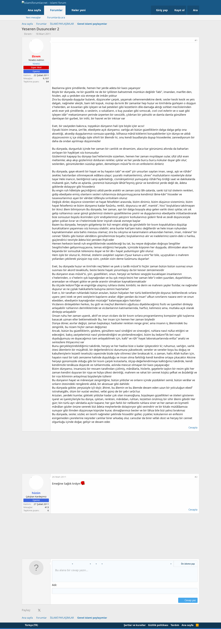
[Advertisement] (125, 65)
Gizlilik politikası (158, 625)
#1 (196, 40)
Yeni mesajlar (33, 17)
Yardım (175, 625)
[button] (88, 10)
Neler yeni (79, 10)
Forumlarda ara (56, 17)
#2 (196, 476)
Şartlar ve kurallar (135, 625)
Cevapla (193, 427)
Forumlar (56, 10)
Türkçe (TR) (31, 625)
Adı (54, 585)
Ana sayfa (34, 10)
